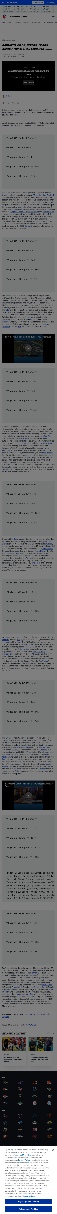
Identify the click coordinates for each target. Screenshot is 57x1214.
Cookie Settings (28, 1196)
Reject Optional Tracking (28, 1201)
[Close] (53, 1150)
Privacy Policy (24, 1160)
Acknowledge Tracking (28, 1209)
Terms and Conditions (23, 1155)
